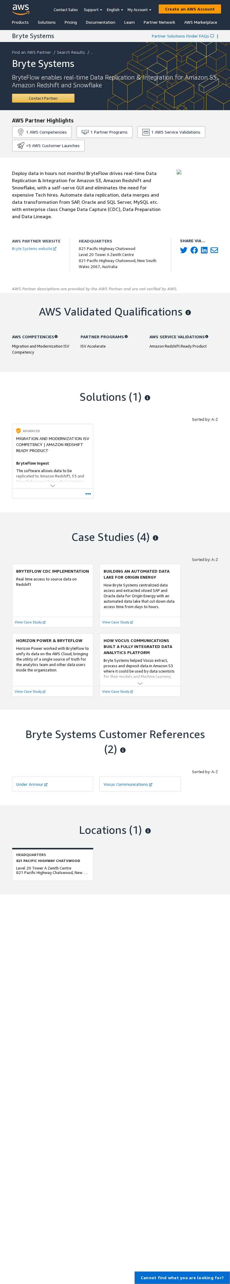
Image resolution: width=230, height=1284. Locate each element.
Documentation (100, 22)
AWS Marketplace (200, 22)
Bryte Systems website (32, 248)
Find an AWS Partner (31, 52)
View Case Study (28, 622)
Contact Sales (66, 9)
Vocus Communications (126, 784)
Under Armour (29, 784)
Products (20, 22)
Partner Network (159, 22)
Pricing (71, 22)
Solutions (47, 22)
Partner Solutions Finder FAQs (180, 35)
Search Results (71, 52)
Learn (129, 22)
